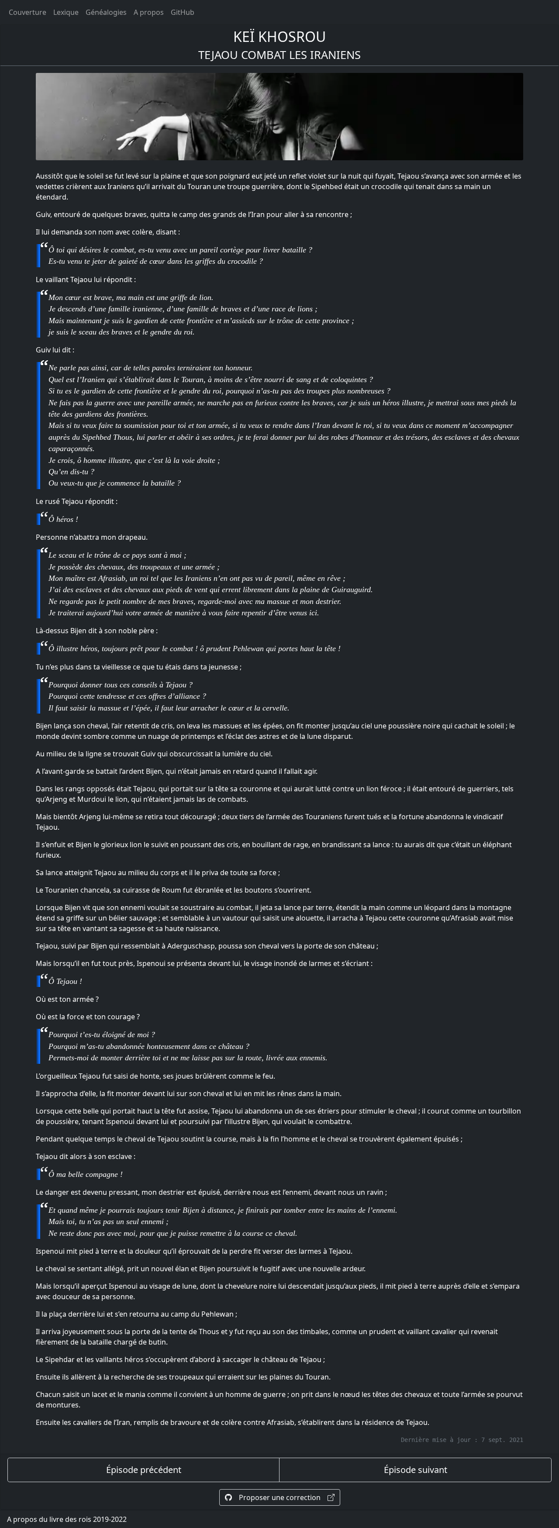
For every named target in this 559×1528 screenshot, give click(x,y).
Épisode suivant (415, 1470)
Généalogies (106, 12)
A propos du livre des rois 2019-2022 (67, 1519)
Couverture (27, 12)
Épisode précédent (143, 1470)
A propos (149, 12)
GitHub (182, 12)
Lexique (66, 12)
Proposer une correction (280, 1497)
